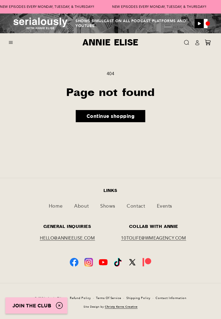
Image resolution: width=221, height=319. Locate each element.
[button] (10, 42)
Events (164, 206)
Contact (136, 206)
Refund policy (80, 298)
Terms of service (108, 298)
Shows (107, 206)
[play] (199, 23)
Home (56, 206)
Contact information (171, 298)
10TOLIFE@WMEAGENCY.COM (153, 238)
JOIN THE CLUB (31, 305)
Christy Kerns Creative (121, 306)
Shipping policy (138, 298)
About (81, 206)
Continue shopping (111, 116)
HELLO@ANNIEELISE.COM (67, 238)
